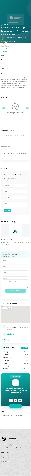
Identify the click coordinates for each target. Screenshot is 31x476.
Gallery (3, 56)
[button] (3, 108)
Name (4, 260)
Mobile (5, 266)
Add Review (4, 68)
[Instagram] (15, 400)
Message (5, 278)
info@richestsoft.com (13, 341)
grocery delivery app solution (12, 415)
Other (6, 24)
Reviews (3, 64)
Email (4, 272)
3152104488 (10, 335)
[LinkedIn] (20, 400)
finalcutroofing (6, 239)
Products (4, 60)
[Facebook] (11, 400)
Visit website (15, 406)
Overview (4, 52)
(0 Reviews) (12, 41)
